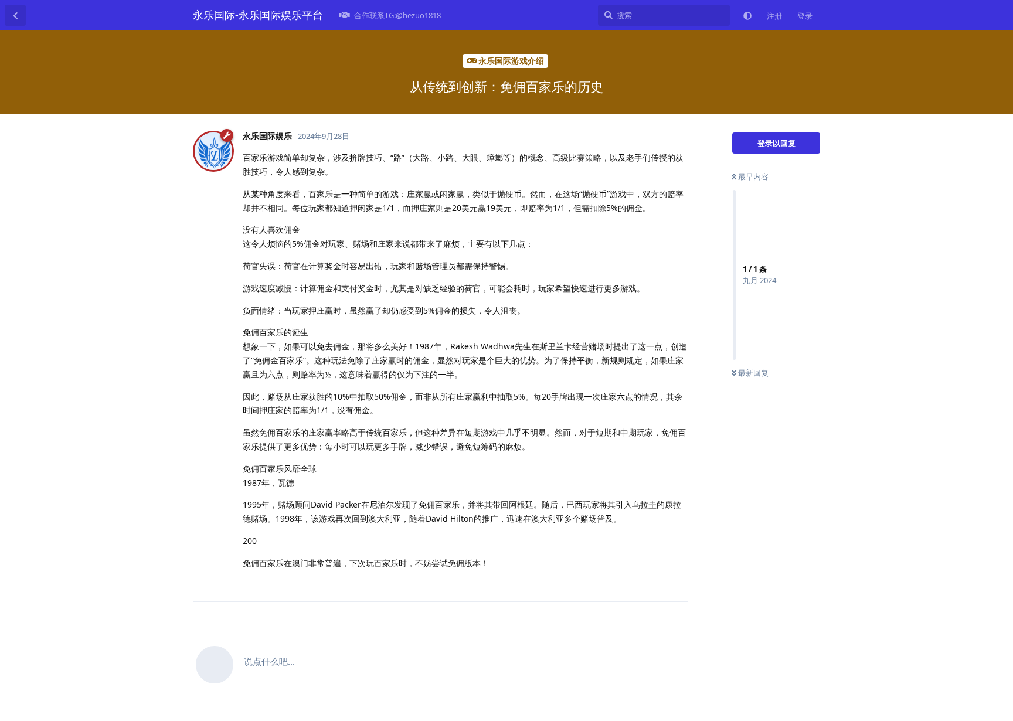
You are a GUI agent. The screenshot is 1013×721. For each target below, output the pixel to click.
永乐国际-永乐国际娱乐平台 (258, 15)
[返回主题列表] (15, 15)
